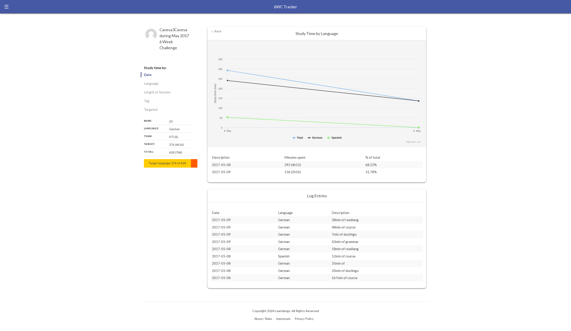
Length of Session (157, 92)
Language (151, 83)
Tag (146, 101)
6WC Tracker (285, 6)
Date (148, 75)
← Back (216, 31)
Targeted (150, 109)
